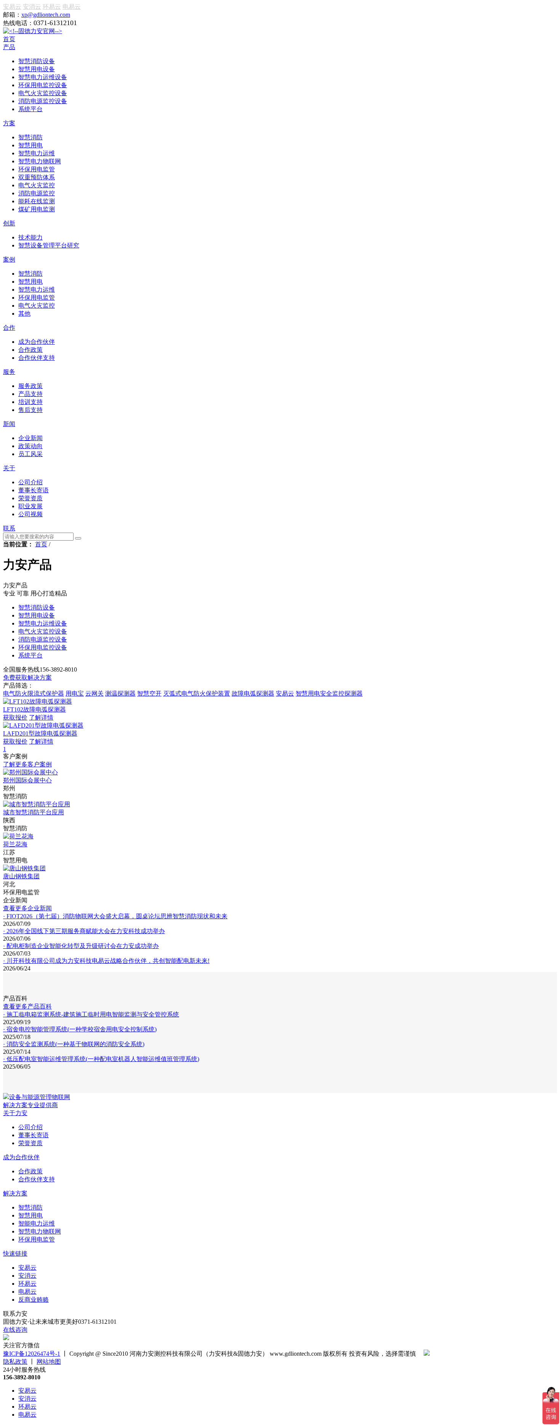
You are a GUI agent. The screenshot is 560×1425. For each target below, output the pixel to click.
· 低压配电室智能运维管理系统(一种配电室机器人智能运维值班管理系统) (101, 1059)
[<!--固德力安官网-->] (32, 31)
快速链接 (15, 1253)
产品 (9, 47)
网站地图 (49, 1361)
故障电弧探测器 (253, 693)
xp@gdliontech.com (45, 14)
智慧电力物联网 (39, 1231)
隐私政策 (15, 1361)
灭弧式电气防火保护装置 (196, 693)
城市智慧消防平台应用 (33, 812)
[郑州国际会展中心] (30, 772)
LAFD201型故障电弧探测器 (40, 733)
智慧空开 (149, 693)
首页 (9, 39)
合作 (9, 327)
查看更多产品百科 (27, 1006)
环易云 (52, 6)
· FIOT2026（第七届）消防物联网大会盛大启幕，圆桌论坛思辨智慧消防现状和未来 (115, 916)
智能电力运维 (36, 1223)
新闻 (9, 424)
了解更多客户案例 (27, 764)
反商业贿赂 (33, 1299)
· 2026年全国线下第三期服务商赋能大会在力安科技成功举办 (84, 931)
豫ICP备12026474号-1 (31, 1353)
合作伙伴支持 (36, 1179)
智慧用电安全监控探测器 (329, 693)
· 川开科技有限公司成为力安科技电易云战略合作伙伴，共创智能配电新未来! (106, 960)
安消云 (32, 6)
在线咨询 (15, 1329)
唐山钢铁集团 (21, 876)
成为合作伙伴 (21, 1157)
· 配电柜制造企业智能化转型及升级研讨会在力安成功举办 (81, 946)
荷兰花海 (15, 844)
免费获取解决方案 (27, 677)
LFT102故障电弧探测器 (34, 709)
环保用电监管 (36, 1239)
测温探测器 (120, 693)
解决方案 (15, 1193)
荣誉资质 (30, 1143)
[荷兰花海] (18, 836)
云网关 (94, 693)
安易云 (12, 6)
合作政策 (30, 1171)
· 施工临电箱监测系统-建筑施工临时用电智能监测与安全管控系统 (91, 1014)
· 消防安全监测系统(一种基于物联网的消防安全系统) (73, 1044)
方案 (9, 123)
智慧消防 (30, 1207)
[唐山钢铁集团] (24, 868)
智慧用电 (30, 1215)
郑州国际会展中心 (27, 780)
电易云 (71, 6)
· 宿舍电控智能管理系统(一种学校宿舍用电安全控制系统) (80, 1029)
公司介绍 (30, 1127)
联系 (9, 528)
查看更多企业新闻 (27, 908)
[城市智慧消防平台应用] (36, 804)
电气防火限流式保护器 (33, 693)
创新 (9, 223)
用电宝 (75, 693)
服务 (9, 372)
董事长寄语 (33, 1135)
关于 (9, 468)
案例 (9, 259)
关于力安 (15, 1113)
